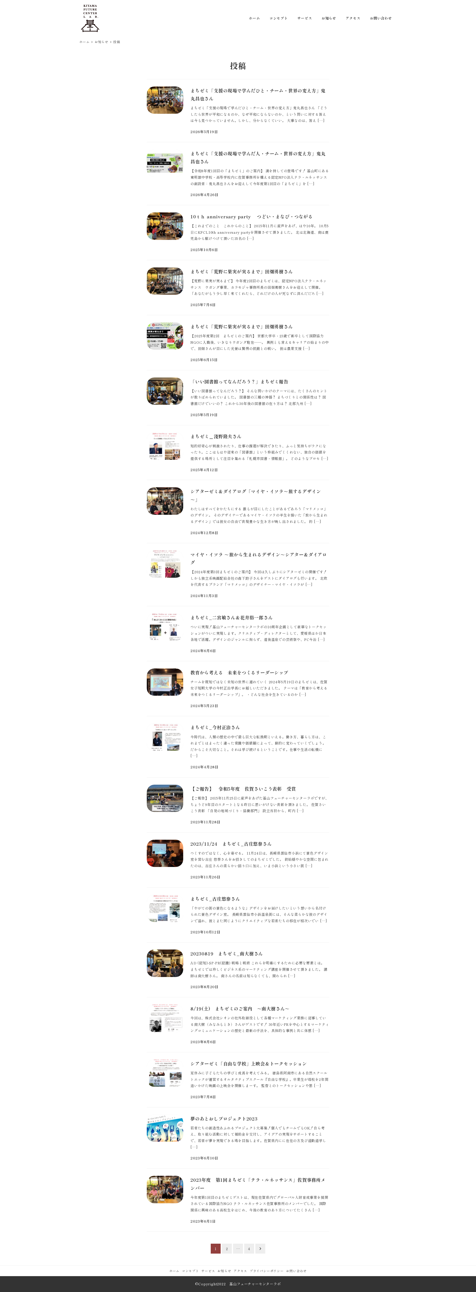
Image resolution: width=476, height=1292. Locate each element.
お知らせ (224, 1270)
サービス (208, 1270)
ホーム (174, 1270)
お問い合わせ (296, 1270)
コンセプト (190, 1270)
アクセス (240, 1270)
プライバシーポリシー (267, 1270)
